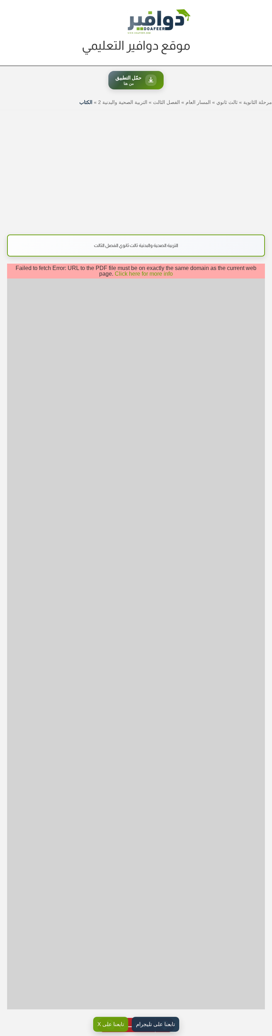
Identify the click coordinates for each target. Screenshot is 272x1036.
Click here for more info (144, 274)
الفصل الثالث (166, 102)
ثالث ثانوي (227, 102)
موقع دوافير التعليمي (136, 45)
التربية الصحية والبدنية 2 (122, 102)
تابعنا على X (110, 1024)
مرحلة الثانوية (257, 102)
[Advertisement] (136, 169)
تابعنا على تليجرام (155, 1024)
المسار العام (198, 102)
